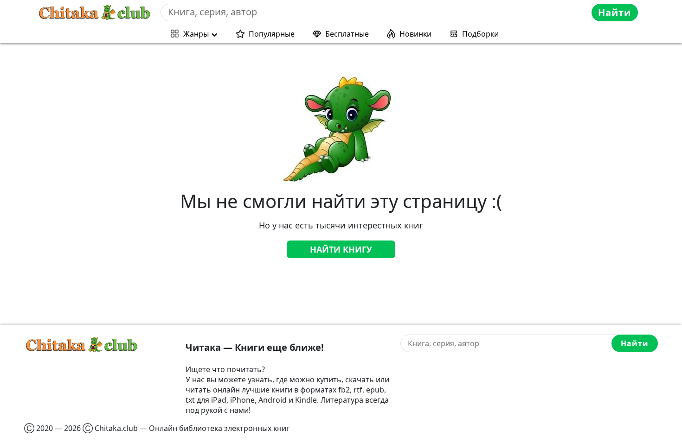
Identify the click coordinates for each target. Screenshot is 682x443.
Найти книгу (341, 249)
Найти (614, 12)
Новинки (415, 34)
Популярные (272, 34)
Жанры (196, 34)
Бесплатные (347, 34)
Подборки (480, 34)
